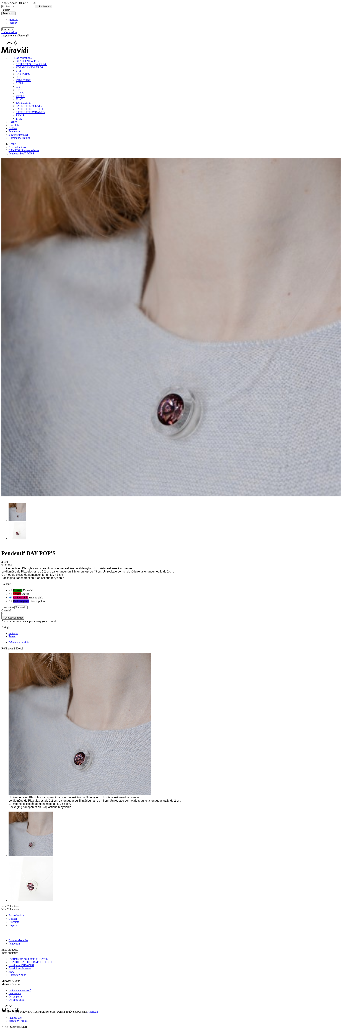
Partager (13, 633)
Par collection (16, 915)
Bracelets (14, 125)
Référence (7, 648)
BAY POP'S (23, 73)
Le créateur (15, 993)
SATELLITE (23, 102)
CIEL (19, 77)
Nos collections (20, 57)
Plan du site (15, 1017)
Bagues (13, 121)
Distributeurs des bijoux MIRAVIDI (29, 958)
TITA (19, 118)
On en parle (15, 996)
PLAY (19, 99)
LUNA (20, 93)
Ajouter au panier (13, 617)
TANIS (20, 115)
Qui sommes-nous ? (20, 990)
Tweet (12, 636)
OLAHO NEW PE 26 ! (29, 61)
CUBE (20, 83)
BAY (19, 70)
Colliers (13, 128)
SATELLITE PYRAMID (30, 112)
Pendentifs (14, 131)
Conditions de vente (20, 968)
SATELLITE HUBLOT (29, 109)
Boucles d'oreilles (18, 134)
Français (13, 19)
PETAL (20, 96)
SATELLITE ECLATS (29, 105)
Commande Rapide (19, 137)
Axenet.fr (92, 1011)
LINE (19, 89)
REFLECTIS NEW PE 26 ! (31, 64)
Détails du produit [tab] (19, 642)
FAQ (11, 971)
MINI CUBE (23, 80)
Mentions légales (18, 1020)
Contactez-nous (17, 974)
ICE (18, 86)
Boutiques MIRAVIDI (21, 965)
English (13, 22)
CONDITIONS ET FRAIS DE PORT (30, 962)
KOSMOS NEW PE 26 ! (30, 67)
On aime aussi (16, 999)
